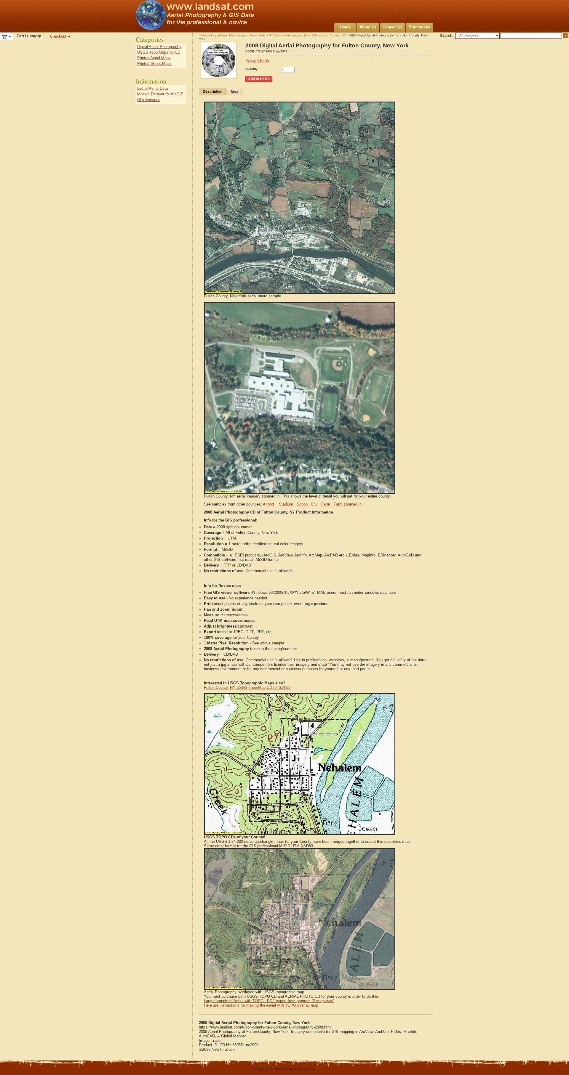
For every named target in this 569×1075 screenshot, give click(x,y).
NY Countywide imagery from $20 (292, 35)
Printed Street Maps (154, 63)
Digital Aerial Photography (229, 35)
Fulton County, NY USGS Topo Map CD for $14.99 (247, 687)
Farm (325, 504)
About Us (367, 27)
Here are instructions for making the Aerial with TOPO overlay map (261, 1005)
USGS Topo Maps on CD (158, 52)
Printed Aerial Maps (154, 58)
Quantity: (251, 68)
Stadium (286, 504)
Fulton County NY (333, 35)
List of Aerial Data (152, 88)
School (303, 504)
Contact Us (392, 27)
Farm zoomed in (347, 504)
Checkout (58, 36)
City (314, 504)
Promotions (419, 27)
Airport (269, 504)
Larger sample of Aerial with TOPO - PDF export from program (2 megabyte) (269, 1001)
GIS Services (148, 99)
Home (345, 27)
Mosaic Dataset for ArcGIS (160, 94)
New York (258, 35)
